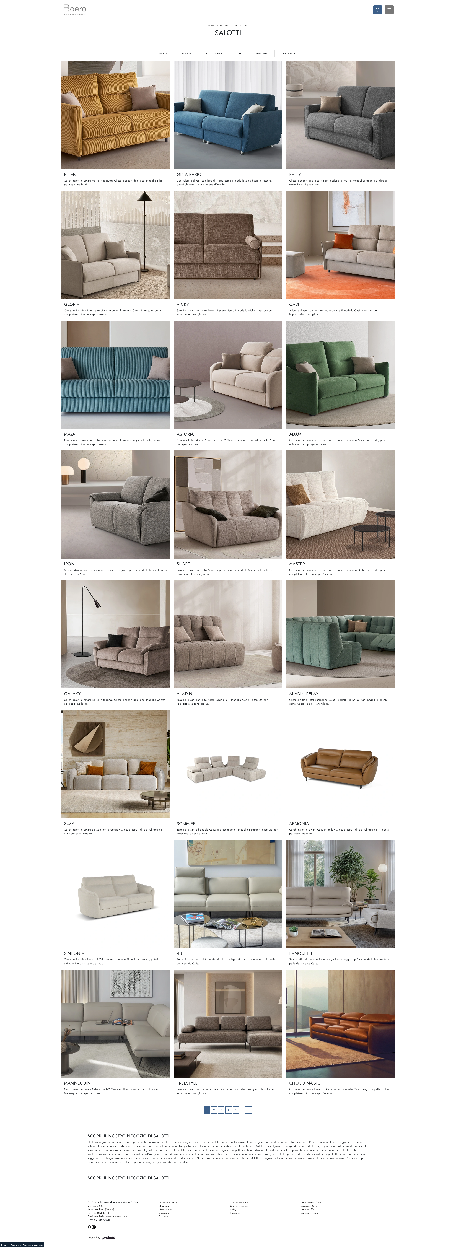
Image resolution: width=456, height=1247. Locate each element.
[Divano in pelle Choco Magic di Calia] (340, 1024)
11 (248, 1110)
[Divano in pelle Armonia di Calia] (340, 764)
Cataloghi (164, 1213)
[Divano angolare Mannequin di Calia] (115, 1024)
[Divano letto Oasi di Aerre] (340, 245)
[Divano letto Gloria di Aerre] (115, 245)
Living (233, 1209)
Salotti (244, 25)
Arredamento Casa (227, 25)
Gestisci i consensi (33, 1244)
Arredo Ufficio (308, 1209)
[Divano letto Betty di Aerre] (340, 115)
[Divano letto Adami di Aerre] (340, 375)
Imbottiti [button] (187, 53)
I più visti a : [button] (289, 53)
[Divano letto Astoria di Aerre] (228, 375)
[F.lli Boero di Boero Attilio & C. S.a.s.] (74, 10)
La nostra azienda (168, 1202)
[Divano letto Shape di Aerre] (228, 504)
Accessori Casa (309, 1206)
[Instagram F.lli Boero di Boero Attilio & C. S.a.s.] (94, 1226)
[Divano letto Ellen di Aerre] (115, 115)
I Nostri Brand (166, 1209)
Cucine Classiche (239, 1206)
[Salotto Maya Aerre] (115, 375)
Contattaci (164, 1216)
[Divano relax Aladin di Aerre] (340, 634)
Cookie (15, 1244)
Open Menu (389, 9)
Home (211, 25)
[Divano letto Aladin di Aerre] (228, 634)
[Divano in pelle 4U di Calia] (228, 894)
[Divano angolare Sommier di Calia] (228, 764)
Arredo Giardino (310, 1213)
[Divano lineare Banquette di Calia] (340, 894)
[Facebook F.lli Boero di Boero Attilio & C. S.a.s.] (90, 1226)
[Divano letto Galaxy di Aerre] (115, 634)
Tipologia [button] (261, 53)
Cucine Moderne (239, 1202)
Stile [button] (239, 53)
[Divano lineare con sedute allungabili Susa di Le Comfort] (115, 764)
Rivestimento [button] (214, 53)
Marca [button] (163, 53)
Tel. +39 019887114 (98, 1213)
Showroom (164, 1206)
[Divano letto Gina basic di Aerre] (228, 115)
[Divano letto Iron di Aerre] (115, 504)
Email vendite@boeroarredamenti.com (107, 1216)
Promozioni (236, 1213)
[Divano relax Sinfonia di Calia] (115, 894)
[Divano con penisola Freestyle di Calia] (228, 1024)
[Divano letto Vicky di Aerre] (228, 245)
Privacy (5, 1244)
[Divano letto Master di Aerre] (340, 504)
